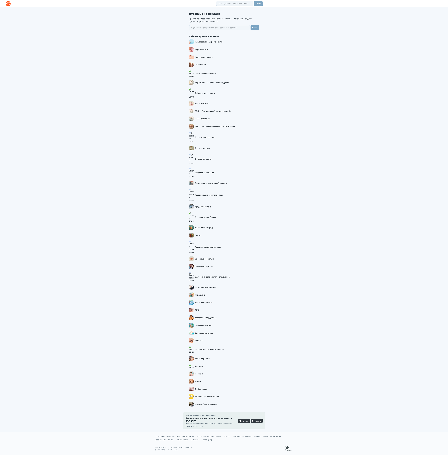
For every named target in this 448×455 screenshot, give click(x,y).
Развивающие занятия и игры (209, 195)
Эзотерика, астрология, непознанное (212, 277)
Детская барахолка (204, 302)
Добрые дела (201, 389)
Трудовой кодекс (203, 207)
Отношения (200, 64)
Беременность (201, 49)
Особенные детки (203, 325)
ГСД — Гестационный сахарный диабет (213, 111)
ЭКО (197, 310)
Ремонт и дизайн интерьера (208, 247)
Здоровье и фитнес (204, 333)
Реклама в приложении (242, 436)
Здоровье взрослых (204, 259)
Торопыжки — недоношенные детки (212, 82)
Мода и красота (202, 358)
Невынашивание (202, 119)
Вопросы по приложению (207, 396)
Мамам (171, 440)
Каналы (257, 436)
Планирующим (182, 440)
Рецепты (199, 340)
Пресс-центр (207, 440)
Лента (265, 436)
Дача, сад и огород (204, 227)
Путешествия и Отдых (205, 217)
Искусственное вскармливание (209, 349)
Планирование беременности (209, 42)
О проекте (195, 440)
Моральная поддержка (206, 318)
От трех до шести (203, 159)
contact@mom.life (172, 450)
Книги (198, 235)
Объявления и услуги (205, 93)
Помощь (227, 436)
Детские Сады (201, 103)
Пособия (199, 374)
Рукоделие (200, 295)
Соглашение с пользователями (167, 436)
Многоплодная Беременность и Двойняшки (215, 126)
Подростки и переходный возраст (211, 183)
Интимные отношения (205, 73)
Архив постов (275, 436)
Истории (199, 366)
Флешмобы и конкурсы (206, 404)
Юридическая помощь (205, 287)
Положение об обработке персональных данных (201, 436)
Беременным (160, 440)
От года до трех (202, 148)
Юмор (198, 381)
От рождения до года (205, 137)
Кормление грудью (204, 57)
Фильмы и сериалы (204, 266)
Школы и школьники (204, 172)
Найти (258, 4)
